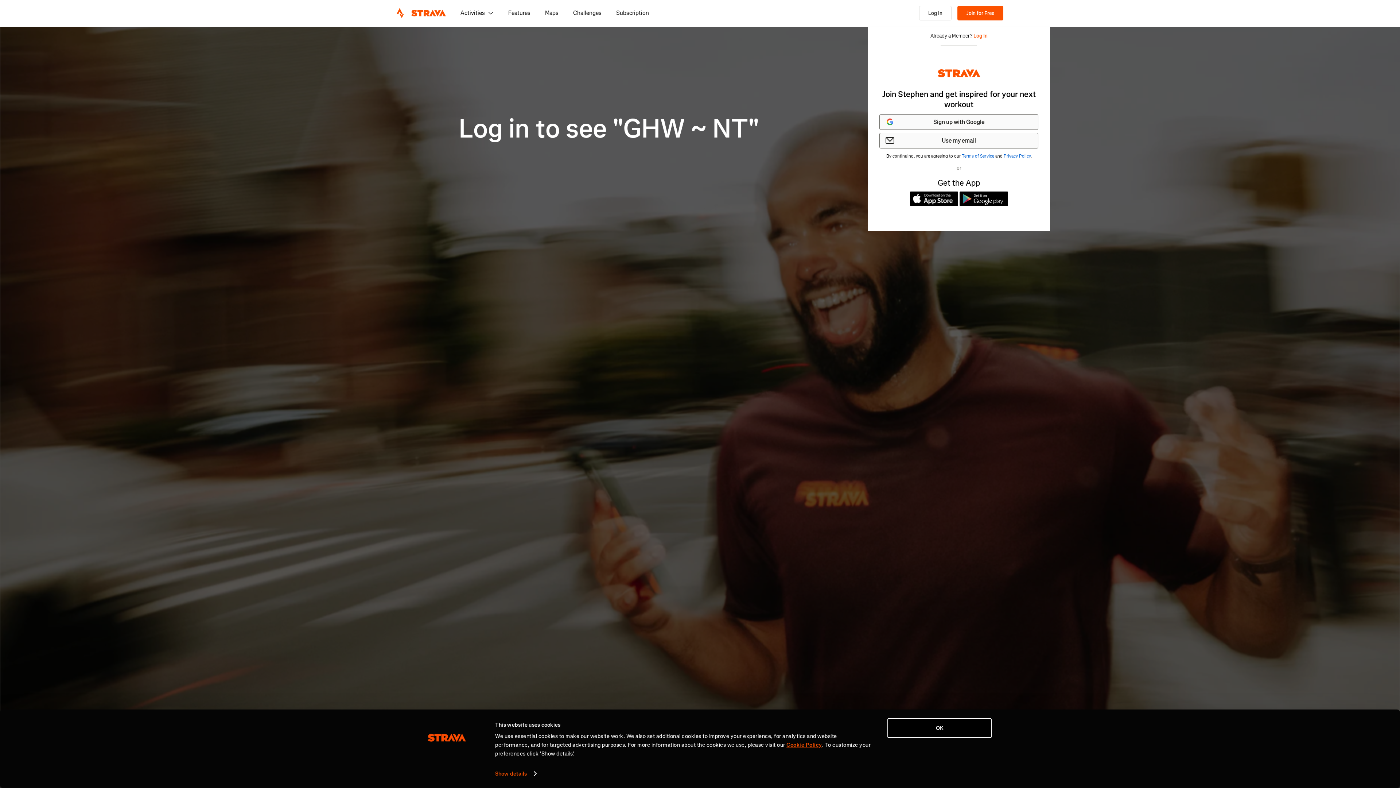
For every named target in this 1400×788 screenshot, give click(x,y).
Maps (552, 13)
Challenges (587, 13)
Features (519, 13)
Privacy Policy (1017, 156)
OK (940, 728)
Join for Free (980, 13)
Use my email (959, 140)
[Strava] (421, 13)
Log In (935, 13)
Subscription (632, 13)
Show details (511, 773)
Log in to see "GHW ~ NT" (609, 129)
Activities (472, 13)
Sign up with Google (959, 122)
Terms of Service (978, 156)
